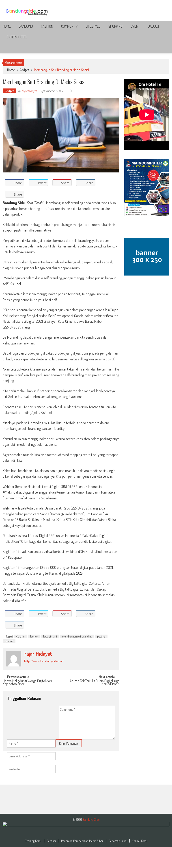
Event (135, 26)
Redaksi (51, 841)
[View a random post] (162, 48)
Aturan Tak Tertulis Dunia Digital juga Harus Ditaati (94, 682)
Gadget (153, 26)
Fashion (47, 26)
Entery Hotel (17, 37)
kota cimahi (50, 636)
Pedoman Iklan (118, 841)
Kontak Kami (139, 841)
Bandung (26, 26)
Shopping (115, 26)
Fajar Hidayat (29, 91)
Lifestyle (93, 26)
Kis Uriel (20, 636)
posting (101, 636)
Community (69, 26)
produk (9, 641)
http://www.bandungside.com (44, 661)
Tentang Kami (33, 841)
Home (7, 26)
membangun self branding (77, 636)
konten (34, 636)
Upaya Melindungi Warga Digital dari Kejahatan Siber (27, 682)
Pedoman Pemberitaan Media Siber (82, 841)
